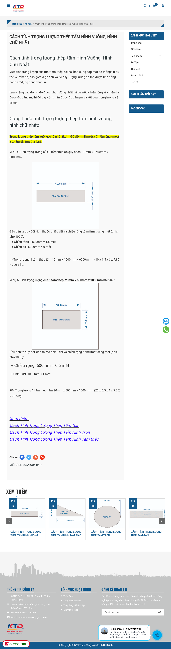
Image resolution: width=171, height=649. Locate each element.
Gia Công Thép (70, 610)
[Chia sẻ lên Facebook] (22, 457)
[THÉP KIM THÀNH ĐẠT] (31, 628)
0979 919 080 (29, 612)
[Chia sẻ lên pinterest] (35, 457)
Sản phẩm (136, 56)
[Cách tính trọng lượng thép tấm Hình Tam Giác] (67, 513)
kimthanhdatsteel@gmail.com (33, 617)
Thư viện (135, 69)
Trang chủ (136, 43)
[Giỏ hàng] (154, 5)
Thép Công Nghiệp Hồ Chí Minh (96, 645)
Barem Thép (137, 75)
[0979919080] (166, 329)
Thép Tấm (68, 596)
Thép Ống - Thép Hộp (74, 605)
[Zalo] (166, 321)
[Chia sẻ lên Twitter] (28, 457)
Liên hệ (134, 82)
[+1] (42, 457)
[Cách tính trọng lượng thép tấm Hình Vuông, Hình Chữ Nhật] (27, 513)
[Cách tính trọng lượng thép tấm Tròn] (107, 513)
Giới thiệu (136, 49)
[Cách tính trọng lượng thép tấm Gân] (147, 513)
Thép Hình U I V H (72, 600)
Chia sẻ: (14, 457)
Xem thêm (17, 491)
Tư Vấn (135, 62)
